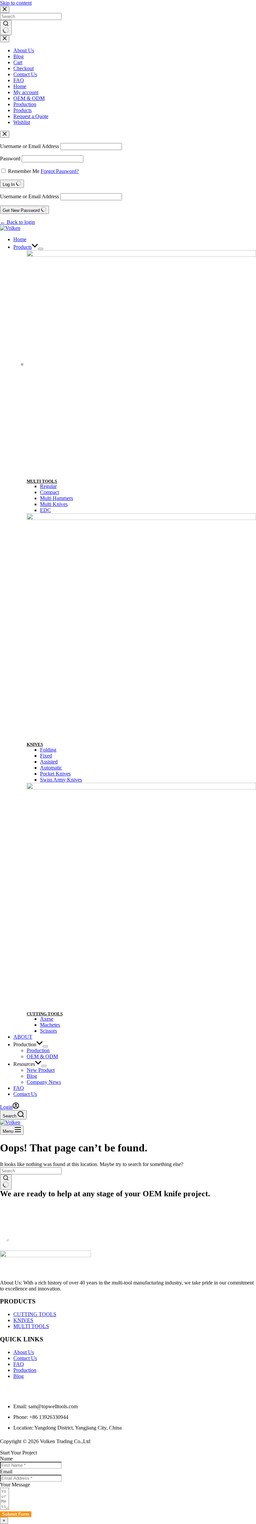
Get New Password (22, 210)
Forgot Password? (60, 171)
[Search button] (6, 27)
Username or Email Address (29, 146)
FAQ (18, 80)
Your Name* (13, 1200)
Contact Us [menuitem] (25, 1094)
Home (19, 86)
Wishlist (21, 122)
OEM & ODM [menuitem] (42, 1056)
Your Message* (16, 1226)
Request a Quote (30, 116)
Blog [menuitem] (32, 1076)
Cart (17, 62)
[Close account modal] (4, 134)
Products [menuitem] (22, 247)
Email (6, 1471)
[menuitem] (40, 249)
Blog (18, 56)
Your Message (15, 1484)
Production (24, 104)
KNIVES (35, 744)
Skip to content (16, 3)
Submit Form (15, 1247)
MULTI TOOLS (42, 481)
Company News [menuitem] (44, 1082)
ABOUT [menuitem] (22, 1037)
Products (22, 110)
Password (10, 158)
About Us (23, 50)
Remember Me (23, 171)
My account (25, 92)
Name (6, 1458)
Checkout (23, 68)
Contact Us (25, 74)
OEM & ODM (29, 98)
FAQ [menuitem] (18, 1088)
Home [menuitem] (19, 239)
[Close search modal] (4, 9)
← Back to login (17, 222)
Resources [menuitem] (24, 1064)
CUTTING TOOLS (45, 1013)
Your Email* (13, 1213)
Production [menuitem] (24, 1044)
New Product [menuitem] (41, 1070)
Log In (9, 184)
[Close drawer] (4, 38)
